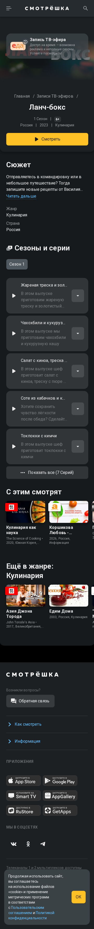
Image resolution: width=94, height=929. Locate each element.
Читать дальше (21, 196)
